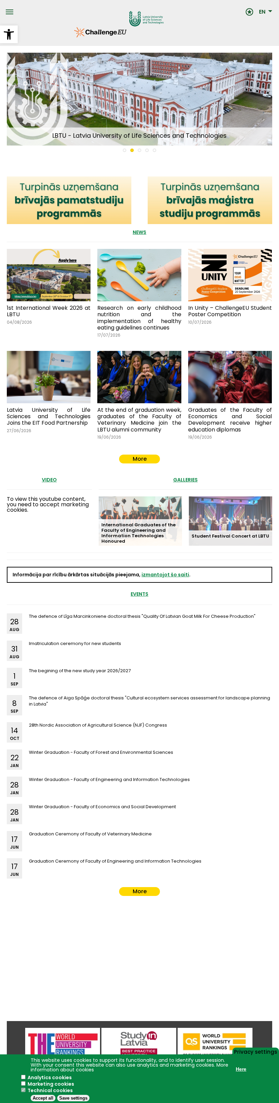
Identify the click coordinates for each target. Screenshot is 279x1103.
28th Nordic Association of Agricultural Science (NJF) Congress (98, 725)
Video (49, 479)
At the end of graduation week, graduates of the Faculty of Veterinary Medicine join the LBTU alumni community (139, 420)
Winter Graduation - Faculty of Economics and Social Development (102, 806)
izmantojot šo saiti (165, 574)
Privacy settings (255, 1051)
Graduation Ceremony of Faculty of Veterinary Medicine (90, 834)
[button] (9, 34)
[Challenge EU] (74, 36)
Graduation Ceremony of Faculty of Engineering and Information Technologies (115, 861)
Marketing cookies (51, 1084)
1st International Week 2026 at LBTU (49, 311)
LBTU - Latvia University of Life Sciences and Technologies (139, 135)
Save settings (73, 1098)
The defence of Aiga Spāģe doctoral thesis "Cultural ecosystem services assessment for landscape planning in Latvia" (149, 701)
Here (241, 1069)
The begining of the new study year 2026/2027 (80, 670)
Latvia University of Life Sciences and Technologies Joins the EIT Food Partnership (49, 416)
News (139, 232)
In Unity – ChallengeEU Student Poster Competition (230, 311)
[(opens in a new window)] (215, 1045)
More (140, 459)
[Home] (129, 12)
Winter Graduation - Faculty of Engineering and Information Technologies (109, 779)
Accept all (43, 1098)
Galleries (185, 479)
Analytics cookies (50, 1077)
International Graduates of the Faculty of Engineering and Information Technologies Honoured (138, 533)
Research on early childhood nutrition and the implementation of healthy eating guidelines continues (139, 318)
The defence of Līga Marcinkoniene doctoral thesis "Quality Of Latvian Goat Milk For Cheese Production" (142, 616)
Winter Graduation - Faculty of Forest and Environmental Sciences (101, 752)
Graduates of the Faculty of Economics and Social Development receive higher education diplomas (230, 420)
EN (262, 12)
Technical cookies (50, 1090)
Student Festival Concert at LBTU (230, 536)
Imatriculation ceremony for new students (75, 643)
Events (139, 594)
